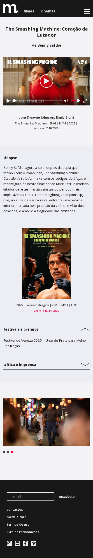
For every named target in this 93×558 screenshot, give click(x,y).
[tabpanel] (46, 422)
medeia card (16, 517)
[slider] (37, 100)
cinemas (48, 11)
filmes (29, 11)
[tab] (46, 328)
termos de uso (18, 524)
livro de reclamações (23, 532)
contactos (15, 509)
